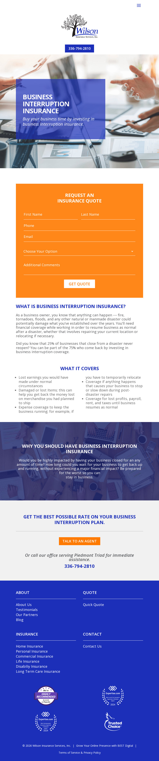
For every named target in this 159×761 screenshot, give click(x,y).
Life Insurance (27, 661)
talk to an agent (79, 541)
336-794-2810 (79, 48)
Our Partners (27, 614)
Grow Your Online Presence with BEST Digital (104, 745)
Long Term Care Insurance (38, 671)
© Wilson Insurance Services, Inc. (46, 745)
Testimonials (27, 609)
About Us (24, 604)
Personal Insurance (32, 651)
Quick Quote (93, 604)
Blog (19, 619)
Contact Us (92, 646)
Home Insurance (29, 646)
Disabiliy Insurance (31, 666)
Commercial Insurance (34, 656)
